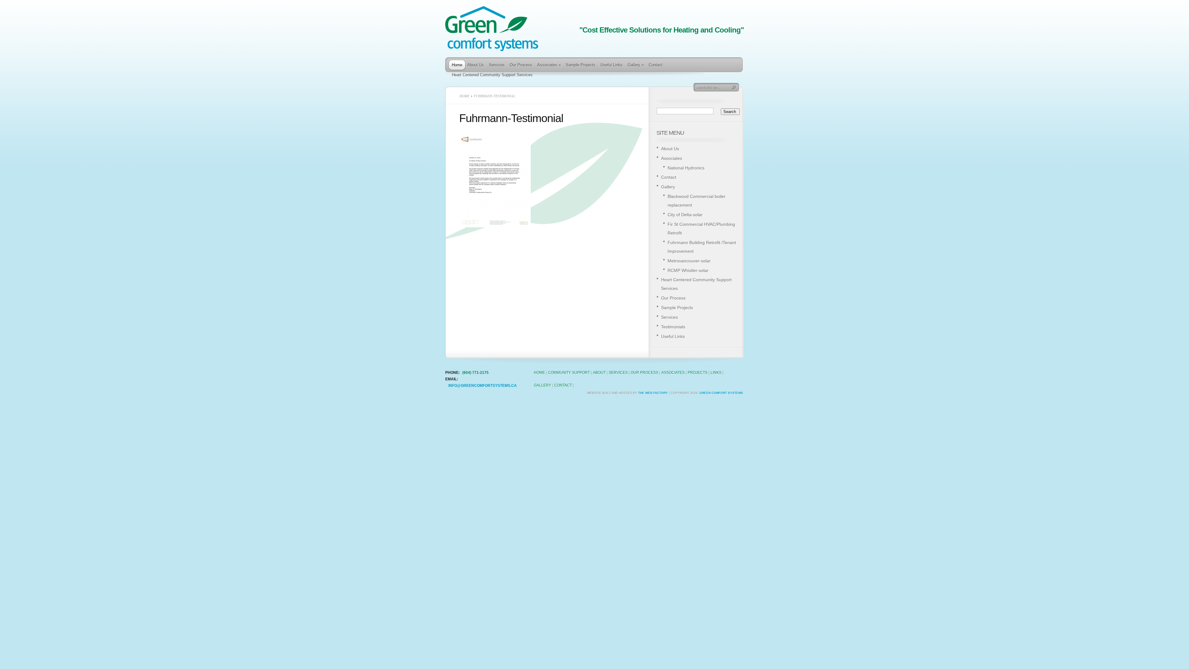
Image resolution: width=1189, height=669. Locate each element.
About (599, 372)
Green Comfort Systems (721, 393)
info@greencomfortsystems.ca (482, 385)
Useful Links (611, 65)
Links (716, 372)
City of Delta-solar (685, 214)
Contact (656, 65)
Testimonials (673, 326)
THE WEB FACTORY (653, 393)
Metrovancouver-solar (689, 260)
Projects (698, 372)
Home (457, 65)
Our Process (521, 65)
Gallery (636, 65)
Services (497, 65)
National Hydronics (686, 167)
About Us (475, 65)
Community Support (569, 372)
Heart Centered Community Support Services (492, 74)
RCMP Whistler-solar (688, 270)
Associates (549, 65)
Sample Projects (580, 65)
